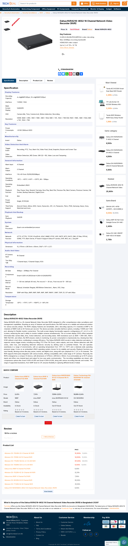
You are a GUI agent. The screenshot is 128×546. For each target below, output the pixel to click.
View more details (67, 47)
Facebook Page (67, 508)
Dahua (48, 13)
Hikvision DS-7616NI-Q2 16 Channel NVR (18, 457)
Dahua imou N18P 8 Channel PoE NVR (17, 469)
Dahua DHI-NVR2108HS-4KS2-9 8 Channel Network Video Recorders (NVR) (30, 488)
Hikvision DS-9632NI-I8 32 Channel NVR (18, 480)
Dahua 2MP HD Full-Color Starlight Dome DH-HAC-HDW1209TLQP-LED (115, 221)
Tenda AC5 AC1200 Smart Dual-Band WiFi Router (115, 90)
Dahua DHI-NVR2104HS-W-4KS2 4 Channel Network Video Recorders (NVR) (114, 151)
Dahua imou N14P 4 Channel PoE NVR (17, 476)
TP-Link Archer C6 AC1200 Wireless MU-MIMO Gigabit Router (113, 103)
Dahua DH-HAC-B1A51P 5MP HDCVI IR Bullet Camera (114, 235)
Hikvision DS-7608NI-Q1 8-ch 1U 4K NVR (18, 465)
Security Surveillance (29, 13)
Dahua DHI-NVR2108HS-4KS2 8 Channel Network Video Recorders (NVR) (114, 165)
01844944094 (114, 508)
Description (23, 81)
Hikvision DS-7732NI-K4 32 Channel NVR (18, 484)
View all (48, 423)
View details (48, 491)
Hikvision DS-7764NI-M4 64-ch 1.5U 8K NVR (20, 461)
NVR (41, 13)
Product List (37, 81)
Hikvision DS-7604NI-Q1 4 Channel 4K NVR (19, 453)
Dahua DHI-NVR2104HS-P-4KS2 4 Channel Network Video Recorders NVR (114, 138)
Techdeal (7, 506)
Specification (9, 81)
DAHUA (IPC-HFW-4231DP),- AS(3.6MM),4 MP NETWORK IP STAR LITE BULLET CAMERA (114, 208)
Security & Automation (12, 13)
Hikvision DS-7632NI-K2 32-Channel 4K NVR (19, 472)
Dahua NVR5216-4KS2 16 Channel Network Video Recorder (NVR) (114, 186)
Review (50, 81)
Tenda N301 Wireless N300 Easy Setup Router (114, 116)
